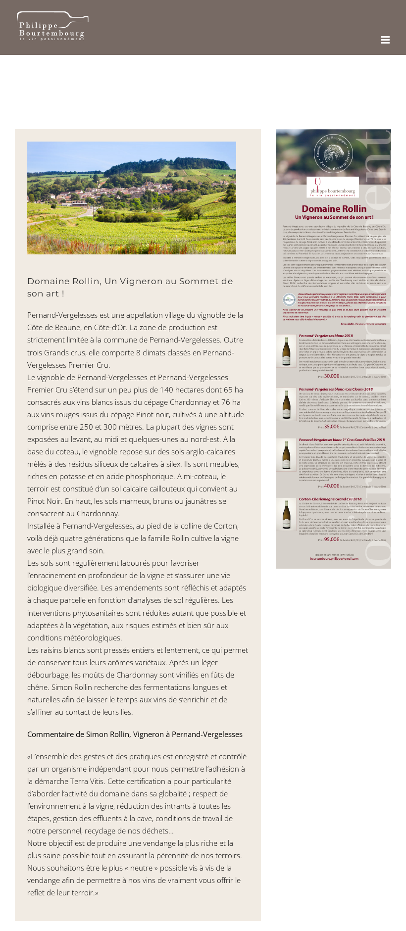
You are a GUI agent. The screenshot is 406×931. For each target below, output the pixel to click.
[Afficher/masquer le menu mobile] (386, 40)
